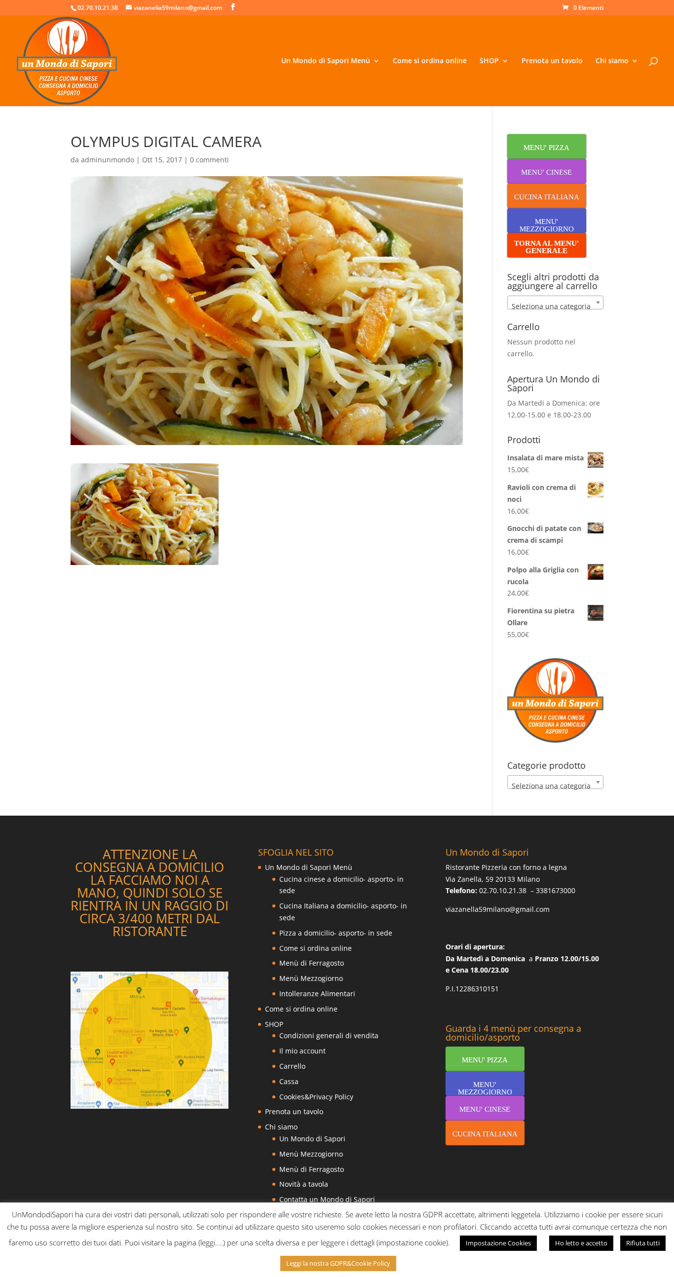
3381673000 (555, 890)
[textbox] (555, 306)
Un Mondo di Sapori (312, 1138)
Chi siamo (612, 61)
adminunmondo (107, 159)
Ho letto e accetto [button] (581, 1243)
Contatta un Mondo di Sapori (327, 1199)
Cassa (289, 1081)
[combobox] (555, 302)
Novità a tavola (303, 1184)
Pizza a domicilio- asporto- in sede (335, 933)
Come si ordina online (430, 61)
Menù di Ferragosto (311, 963)
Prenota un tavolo (552, 61)
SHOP (489, 61)
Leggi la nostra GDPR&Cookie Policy (338, 1263)
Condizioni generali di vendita (328, 1035)
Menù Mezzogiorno (311, 978)
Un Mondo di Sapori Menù (325, 61)
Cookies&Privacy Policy (316, 1096)
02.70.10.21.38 (502, 890)
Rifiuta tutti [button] (643, 1243)
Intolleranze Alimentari (317, 993)
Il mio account (302, 1050)
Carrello (292, 1066)
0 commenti (209, 159)
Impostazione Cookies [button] (498, 1243)
